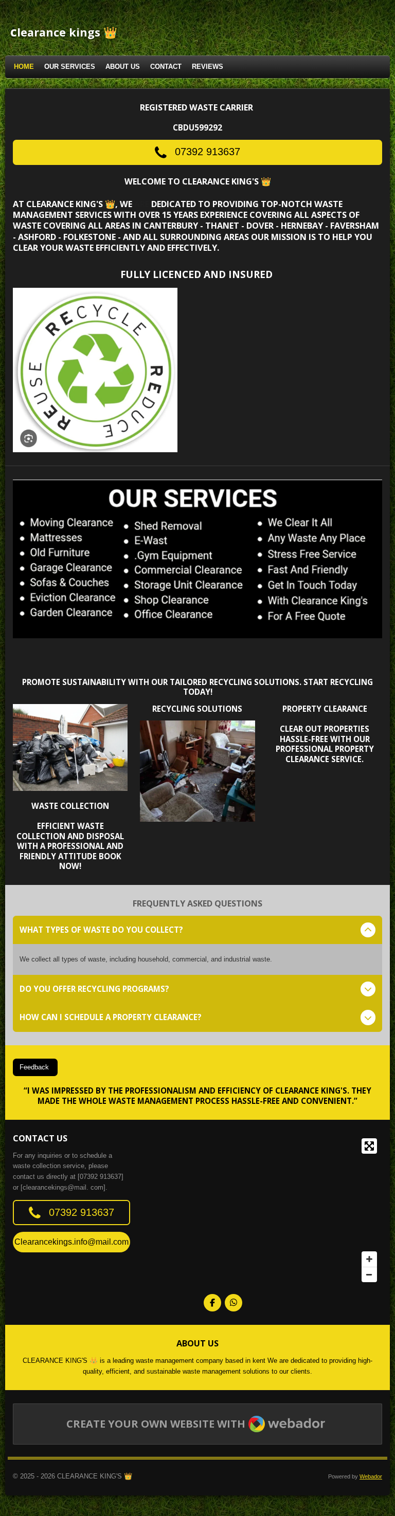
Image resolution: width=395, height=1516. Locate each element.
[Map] (293, 1210)
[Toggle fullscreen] (369, 1146)
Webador (371, 1476)
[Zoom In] (369, 1259)
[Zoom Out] (369, 1274)
